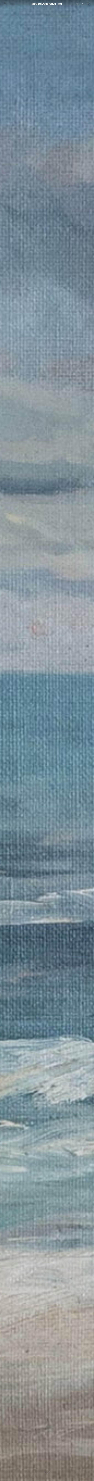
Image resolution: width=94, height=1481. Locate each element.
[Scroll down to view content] (47, 1472)
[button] (5, 3)
